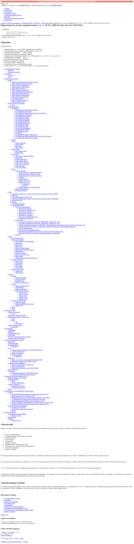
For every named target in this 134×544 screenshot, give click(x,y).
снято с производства (25, 228)
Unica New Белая (47, 23)
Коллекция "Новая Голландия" (28, 217)
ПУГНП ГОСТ (16, 420)
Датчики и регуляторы (19, 407)
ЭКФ (9, 389)
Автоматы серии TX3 (18, 388)
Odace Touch (15, 149)
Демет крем (19, 271)
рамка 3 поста (23, 299)
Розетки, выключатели (14, 23)
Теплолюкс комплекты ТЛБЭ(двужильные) (25, 373)
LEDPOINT (11, 335)
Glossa (14, 139)
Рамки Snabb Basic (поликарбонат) (22, 92)
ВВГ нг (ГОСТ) (16, 415)
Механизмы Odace (21, 151)
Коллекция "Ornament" (26, 215)
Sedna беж (18, 146)
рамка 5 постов (23, 294)
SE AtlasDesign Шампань (23, 128)
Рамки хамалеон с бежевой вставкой (30, 172)
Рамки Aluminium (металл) (20, 100)
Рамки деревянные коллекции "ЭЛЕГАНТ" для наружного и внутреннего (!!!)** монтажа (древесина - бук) (52, 225)
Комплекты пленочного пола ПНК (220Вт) (25, 368)
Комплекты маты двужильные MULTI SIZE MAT (27, 360)
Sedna (13, 141)
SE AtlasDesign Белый (22, 118)
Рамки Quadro (23, 179)
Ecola (13, 318)
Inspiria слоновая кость (22, 282)
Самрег (10, 392)
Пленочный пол (13, 369)
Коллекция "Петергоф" (26, 218)
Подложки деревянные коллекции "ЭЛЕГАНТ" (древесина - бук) (39, 223)
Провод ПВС (12, 417)
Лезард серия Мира (18, 240)
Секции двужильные (18, 351)
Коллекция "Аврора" (25, 212)
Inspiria (14, 276)
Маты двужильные (17, 353)
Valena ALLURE (20, 302)
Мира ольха (19, 246)
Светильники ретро (14, 333)
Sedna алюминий (20, 143)
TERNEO (15, 346)
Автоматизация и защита (12, 69)
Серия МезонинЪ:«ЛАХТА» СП (22, 197)
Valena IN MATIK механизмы (24, 304)
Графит (25, 185)
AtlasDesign (15, 108)
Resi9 (13, 381)
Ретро (10, 192)
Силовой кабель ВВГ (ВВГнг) (17, 414)
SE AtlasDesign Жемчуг (22, 121)
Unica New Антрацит (22, 164)
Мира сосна (19, 243)
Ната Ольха (19, 268)
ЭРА (13, 314)
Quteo (13, 309)
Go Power (11, 75)
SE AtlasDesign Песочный (23, 111)
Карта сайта (8, 20)
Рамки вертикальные (21, 189)
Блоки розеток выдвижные (16, 103)
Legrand (10, 274)
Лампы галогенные (14, 312)
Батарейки (7, 74)
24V (16, 322)
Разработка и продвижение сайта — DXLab (14, 541)
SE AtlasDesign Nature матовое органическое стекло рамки (33, 136)
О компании (8, 10)
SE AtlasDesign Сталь (21, 126)
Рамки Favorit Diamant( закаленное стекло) (25, 82)
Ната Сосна (19, 261)
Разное (14, 411)
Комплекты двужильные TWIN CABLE (24, 361)
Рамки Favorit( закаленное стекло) (22, 83)
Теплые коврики (13, 343)
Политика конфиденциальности (14, 18)
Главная (6, 8)
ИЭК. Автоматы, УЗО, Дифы (17, 378)
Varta (9, 77)
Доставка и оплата (10, 13)
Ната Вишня (19, 266)
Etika (13, 307)
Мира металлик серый (22, 248)
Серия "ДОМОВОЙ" (18, 383)
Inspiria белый (19, 281)
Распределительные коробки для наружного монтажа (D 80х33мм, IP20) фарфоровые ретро (47, 226)
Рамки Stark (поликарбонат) (20, 93)
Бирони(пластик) (17, 200)
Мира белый (19, 251)
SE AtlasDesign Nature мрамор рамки (26, 110)
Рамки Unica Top (24, 182)
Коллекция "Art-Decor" (26, 213)
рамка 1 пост (23, 295)
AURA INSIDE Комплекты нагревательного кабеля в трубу (30, 394)
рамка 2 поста (23, 297)
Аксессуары (19, 220)
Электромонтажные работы (13, 15)
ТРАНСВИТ (12, 330)
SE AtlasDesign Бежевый (22, 116)
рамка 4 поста (23, 292)
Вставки (21, 177)
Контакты (7, 17)
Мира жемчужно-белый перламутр (26, 258)
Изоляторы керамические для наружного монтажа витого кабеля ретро (41, 231)
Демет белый (19, 272)
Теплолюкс (11, 371)
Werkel (10, 80)
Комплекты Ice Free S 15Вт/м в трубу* (23, 396)
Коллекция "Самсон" (25, 208)
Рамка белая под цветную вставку (29, 174)
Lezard (10, 236)
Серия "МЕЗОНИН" (18, 205)
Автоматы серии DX (18, 386)
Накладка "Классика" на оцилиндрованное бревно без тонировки (39, 233)
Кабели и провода (10, 412)
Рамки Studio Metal (21, 161)
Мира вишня (19, 256)
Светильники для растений (16, 338)
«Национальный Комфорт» (16, 363)
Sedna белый (19, 148)
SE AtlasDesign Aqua (21, 131)
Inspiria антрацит (20, 279)
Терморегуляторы (13, 345)
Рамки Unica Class (24, 180)
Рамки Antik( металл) (18, 102)
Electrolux (11, 358)
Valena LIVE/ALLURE (19, 300)
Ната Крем (18, 264)
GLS (13, 105)
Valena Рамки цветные (22, 291)
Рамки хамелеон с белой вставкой (29, 187)
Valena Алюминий (21, 289)
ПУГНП (10, 419)
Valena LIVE (19, 305)
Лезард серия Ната (17, 259)
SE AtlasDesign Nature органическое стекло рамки (30, 113)
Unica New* (37, 23)
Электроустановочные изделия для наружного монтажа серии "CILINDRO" (35, 199)
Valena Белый (19, 287)
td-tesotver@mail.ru (6, 535)
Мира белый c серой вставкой (24, 241)
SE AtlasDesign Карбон (22, 129)
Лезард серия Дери (17, 238)
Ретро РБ (14, 195)
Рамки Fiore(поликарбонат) (20, 97)
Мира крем (18, 245)
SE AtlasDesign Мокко (22, 125)
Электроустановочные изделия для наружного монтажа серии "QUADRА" (35, 194)
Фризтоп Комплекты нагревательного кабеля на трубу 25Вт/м (31, 397)
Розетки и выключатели (22, 207)
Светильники (8, 328)
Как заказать (8, 12)
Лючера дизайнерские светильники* (19, 337)
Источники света (9, 310)
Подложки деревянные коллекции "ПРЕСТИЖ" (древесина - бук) (39, 222)
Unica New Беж (20, 166)
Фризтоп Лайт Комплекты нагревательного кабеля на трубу (30, 404)
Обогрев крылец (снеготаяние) (17, 406)
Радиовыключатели (14, 72)
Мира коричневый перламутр (24, 249)
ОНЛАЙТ (15, 327)
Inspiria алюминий (21, 277)
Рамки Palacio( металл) (19, 88)
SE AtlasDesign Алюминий (23, 115)
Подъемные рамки (21, 190)
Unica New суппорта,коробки (24, 156)
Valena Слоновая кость (22, 286)
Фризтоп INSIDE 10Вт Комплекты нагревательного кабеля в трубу (32, 402)
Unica (13, 169)
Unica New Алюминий (22, 162)
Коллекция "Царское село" (27, 210)
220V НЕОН (19, 323)
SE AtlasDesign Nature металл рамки (26, 138)
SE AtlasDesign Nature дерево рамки (26, 134)
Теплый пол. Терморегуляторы (14, 340)
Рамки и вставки (20, 171)
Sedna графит (19, 144)
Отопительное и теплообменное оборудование (18, 391)
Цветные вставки (20, 253)
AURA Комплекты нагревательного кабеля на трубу (28, 401)
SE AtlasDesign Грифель (22, 120)
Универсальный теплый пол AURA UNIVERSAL (27, 350)
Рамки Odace (19, 152)
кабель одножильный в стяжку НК (22, 364)
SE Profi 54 (18, 133)
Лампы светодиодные (15, 325)
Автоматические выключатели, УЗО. (15, 376)
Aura (9, 348)
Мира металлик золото (22, 254)
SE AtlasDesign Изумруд (22, 123)
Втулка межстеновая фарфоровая (29, 230)
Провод (14, 202)
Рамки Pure (18, 157)
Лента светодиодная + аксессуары (18, 317)
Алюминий (26, 184)
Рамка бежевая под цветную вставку (30, 175)
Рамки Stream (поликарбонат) (21, 95)
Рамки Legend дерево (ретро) (21, 87)
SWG (13, 320)
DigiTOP (10, 70)
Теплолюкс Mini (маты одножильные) (23, 374)
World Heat (11, 341)
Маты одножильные (18, 366)
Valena (14, 284)
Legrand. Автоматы (14, 384)
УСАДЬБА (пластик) (18, 203)
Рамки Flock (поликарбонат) (20, 85)
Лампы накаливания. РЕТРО (17, 315)
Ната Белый (19, 263)
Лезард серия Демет (18, 269)
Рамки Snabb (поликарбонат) (21, 90)
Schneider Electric (27, 23)
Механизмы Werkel (18, 98)
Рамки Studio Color (21, 159)
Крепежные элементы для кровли (22, 409)
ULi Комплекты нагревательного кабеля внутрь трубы (29, 399)
